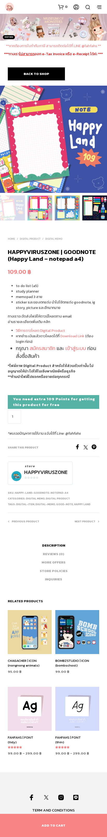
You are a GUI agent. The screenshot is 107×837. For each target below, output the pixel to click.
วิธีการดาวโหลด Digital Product (40, 330)
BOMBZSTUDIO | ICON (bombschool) (72, 663)
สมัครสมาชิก (42, 348)
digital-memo (45, 504)
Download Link (72, 336)
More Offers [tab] (53, 562)
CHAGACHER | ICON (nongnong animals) (23, 663)
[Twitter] (87, 448)
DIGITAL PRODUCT (30, 239)
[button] (63, 6)
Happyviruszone (46, 472)
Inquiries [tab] (53, 579)
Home (11, 239)
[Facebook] (79, 448)
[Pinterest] (95, 448)
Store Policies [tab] (54, 570)
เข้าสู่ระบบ (75, 348)
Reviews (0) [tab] (53, 553)
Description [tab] (53, 545)
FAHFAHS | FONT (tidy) (20, 740)
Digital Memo (53, 239)
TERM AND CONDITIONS (53, 810)
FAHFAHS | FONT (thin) (68, 740)
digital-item (25, 504)
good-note (64, 504)
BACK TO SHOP (36, 73)
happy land (82, 504)
